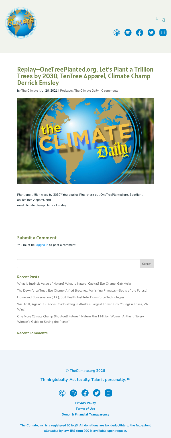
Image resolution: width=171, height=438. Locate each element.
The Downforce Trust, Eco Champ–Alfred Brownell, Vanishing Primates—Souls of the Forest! (82, 290)
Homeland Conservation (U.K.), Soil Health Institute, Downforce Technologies (70, 297)
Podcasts (66, 90)
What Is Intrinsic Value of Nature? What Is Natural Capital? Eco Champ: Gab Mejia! (74, 284)
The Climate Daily (86, 90)
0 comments (109, 90)
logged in (41, 245)
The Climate (29, 90)
